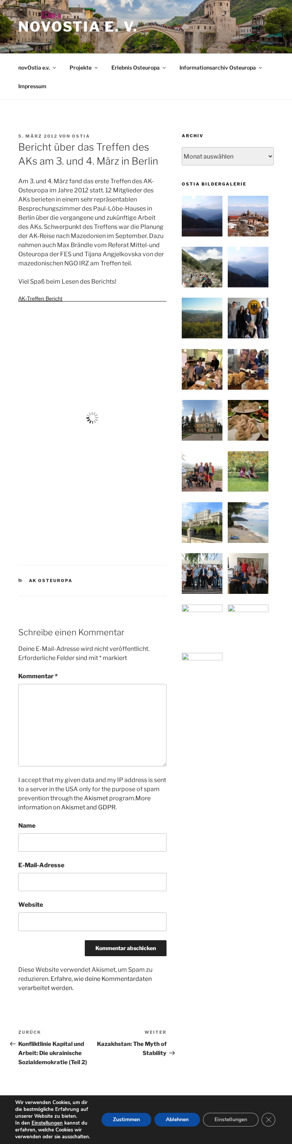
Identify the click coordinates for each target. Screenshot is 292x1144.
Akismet (96, 798)
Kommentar (38, 676)
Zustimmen (126, 1119)
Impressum (32, 86)
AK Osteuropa (51, 580)
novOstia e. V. (78, 26)
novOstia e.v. (34, 67)
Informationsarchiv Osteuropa (217, 67)
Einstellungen (47, 1123)
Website (30, 904)
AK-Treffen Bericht (40, 298)
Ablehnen (177, 1119)
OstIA (81, 136)
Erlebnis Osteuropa (135, 67)
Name (26, 825)
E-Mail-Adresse (41, 865)
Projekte (81, 67)
